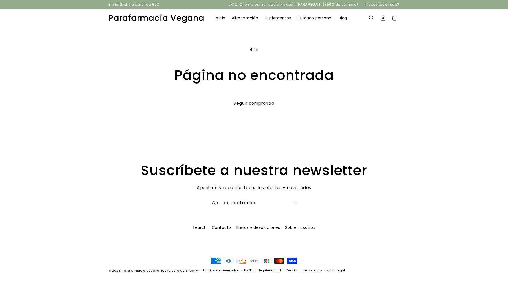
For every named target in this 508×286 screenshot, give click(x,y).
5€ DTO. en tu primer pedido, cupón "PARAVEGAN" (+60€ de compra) (293, 4)
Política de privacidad (262, 270)
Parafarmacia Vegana (141, 271)
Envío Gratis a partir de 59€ (134, 4)
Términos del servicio (304, 270)
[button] (371, 18)
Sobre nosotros (300, 227)
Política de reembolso (221, 270)
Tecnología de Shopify (179, 271)
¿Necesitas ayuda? (382, 4)
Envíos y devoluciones (258, 227)
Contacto (221, 227)
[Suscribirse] (295, 203)
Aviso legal (336, 270)
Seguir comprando (254, 103)
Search (200, 227)
